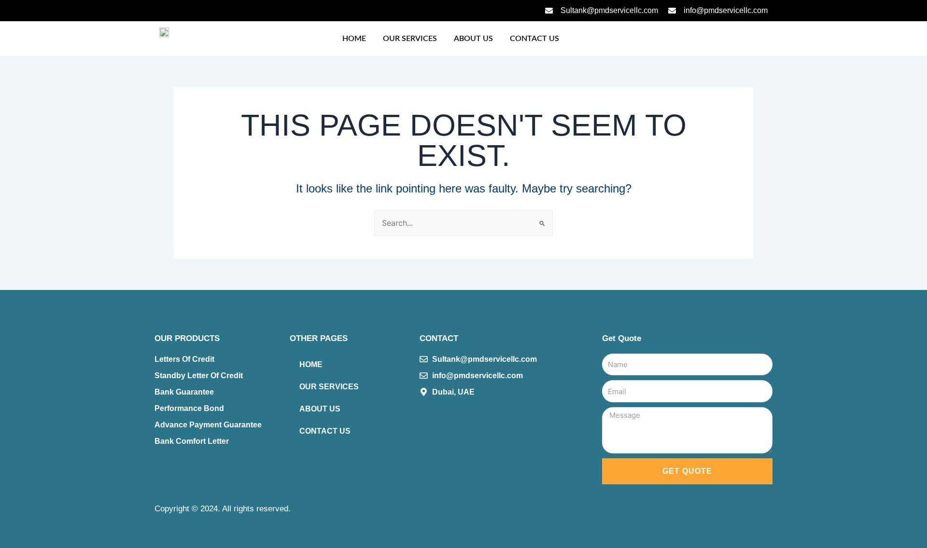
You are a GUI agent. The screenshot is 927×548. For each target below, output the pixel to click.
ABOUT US (473, 38)
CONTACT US (534, 38)
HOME (354, 38)
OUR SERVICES (410, 38)
